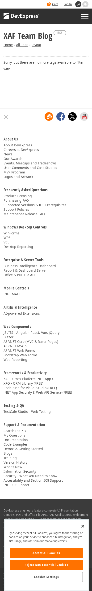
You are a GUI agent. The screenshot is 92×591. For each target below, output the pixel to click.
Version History (15, 462)
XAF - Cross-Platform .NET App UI (30, 379)
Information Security (20, 471)
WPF (7, 237)
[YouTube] (84, 116)
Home (8, 44)
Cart (55, 4)
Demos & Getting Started (23, 449)
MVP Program (14, 172)
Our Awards (13, 158)
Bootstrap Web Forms (21, 355)
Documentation (16, 439)
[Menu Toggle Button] (84, 16)
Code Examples (16, 444)
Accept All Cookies (46, 553)
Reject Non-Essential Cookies (46, 565)
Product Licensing (18, 196)
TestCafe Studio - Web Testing (27, 411)
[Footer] (6, 117)
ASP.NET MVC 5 (15, 346)
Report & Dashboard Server (25, 270)
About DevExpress (18, 145)
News (8, 154)
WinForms (11, 233)
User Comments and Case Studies (30, 167)
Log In (68, 4)
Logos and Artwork (18, 176)
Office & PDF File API (19, 275)
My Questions (14, 435)
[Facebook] (60, 116)
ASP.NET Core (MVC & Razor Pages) (31, 341)
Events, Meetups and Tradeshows (30, 163)
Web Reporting (15, 359)
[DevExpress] (21, 16)
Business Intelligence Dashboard (30, 266)
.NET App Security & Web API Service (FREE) (38, 392)
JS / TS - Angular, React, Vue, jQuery (31, 332)
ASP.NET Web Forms (19, 350)
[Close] (83, 526)
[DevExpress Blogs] (49, 116)
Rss (60, 32)
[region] (46, 555)
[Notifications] (85, 4)
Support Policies (16, 209)
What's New (13, 467)
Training (10, 458)
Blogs (8, 453)
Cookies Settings (46, 577)
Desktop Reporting (18, 246)
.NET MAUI (12, 294)
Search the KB (15, 430)
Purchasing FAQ (16, 200)
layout (36, 44)
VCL (6, 242)
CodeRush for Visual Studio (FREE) (30, 388)
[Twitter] (72, 116)
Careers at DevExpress (21, 149)
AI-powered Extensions (22, 313)
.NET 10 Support (16, 485)
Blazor (8, 337)
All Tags (22, 44)
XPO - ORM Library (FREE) (23, 383)
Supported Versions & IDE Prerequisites (35, 205)
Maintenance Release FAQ (24, 214)
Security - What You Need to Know (30, 476)
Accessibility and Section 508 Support (33, 480)
